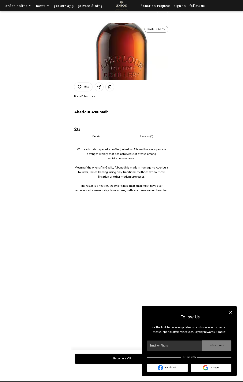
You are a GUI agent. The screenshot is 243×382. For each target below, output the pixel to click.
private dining (90, 6)
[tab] (96, 136)
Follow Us (197, 6)
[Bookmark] (110, 87)
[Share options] (99, 87)
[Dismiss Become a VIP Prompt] (230, 312)
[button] (18, 5)
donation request (155, 6)
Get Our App (64, 6)
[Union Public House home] (121, 5)
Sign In (180, 6)
